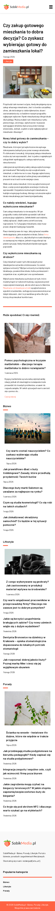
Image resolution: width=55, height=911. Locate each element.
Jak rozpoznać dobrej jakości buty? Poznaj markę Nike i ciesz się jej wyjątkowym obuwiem (24, 663)
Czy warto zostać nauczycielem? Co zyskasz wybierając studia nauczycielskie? (28, 454)
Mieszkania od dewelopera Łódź (16, 288)
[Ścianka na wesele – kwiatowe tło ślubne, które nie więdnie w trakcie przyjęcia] (27, 709)
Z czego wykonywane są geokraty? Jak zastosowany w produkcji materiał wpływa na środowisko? (27, 585)
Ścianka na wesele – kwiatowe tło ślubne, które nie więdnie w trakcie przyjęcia (27, 736)
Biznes (6, 882)
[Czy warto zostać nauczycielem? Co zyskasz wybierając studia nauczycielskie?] (27, 429)
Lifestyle (8, 61)
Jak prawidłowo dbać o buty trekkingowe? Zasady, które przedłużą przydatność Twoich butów (26, 472)
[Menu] (51, 7)
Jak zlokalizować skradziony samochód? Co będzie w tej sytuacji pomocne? (24, 521)
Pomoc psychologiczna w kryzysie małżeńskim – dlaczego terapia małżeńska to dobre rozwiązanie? (25, 364)
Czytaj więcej (10, 396)
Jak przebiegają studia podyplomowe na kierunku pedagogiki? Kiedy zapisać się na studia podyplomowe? (27, 754)
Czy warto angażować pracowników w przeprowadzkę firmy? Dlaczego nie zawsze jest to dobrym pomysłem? (26, 603)
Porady (6, 890)
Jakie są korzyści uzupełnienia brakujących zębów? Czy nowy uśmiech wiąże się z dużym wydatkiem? (27, 622)
